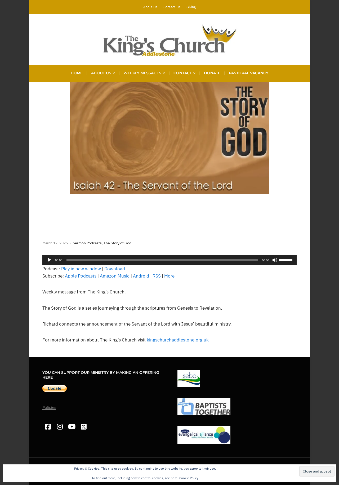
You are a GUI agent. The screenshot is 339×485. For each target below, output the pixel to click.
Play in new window (81, 269)
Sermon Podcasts (87, 243)
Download (114, 269)
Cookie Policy (188, 478)
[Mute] (275, 260)
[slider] (286, 259)
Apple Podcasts (80, 276)
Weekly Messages (142, 73)
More (169, 276)
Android (141, 276)
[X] (83, 427)
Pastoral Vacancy (248, 73)
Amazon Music (115, 276)
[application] (169, 260)
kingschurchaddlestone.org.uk (178, 340)
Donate (212, 73)
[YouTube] (72, 427)
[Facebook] (48, 427)
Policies (49, 407)
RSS (157, 276)
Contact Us (171, 7)
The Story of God (117, 243)
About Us (150, 7)
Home (77, 73)
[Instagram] (60, 427)
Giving (191, 7)
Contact (182, 73)
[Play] (49, 260)
